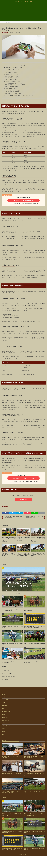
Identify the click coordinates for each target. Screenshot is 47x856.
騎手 (4, 734)
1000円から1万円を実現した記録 (14, 90)
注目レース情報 (6, 711)
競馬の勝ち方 (5, 32)
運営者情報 (5, 679)
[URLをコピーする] (41, 513)
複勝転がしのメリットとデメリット (13, 74)
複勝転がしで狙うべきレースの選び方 (15, 83)
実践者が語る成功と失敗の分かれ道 (14, 91)
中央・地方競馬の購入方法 (9, 676)
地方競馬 (5, 705)
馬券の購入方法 (6, 725)
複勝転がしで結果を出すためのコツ (13, 81)
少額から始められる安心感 (13, 76)
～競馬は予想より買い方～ (23, 1)
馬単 (4, 728)
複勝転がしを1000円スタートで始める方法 (15, 67)
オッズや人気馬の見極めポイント (14, 86)
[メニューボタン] (1, 1)
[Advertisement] (23, 12)
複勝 (4, 723)
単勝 (4, 702)
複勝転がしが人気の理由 (12, 72)
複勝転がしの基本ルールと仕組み (14, 69)
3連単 (4, 694)
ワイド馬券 (5, 699)
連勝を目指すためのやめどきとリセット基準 (16, 84)
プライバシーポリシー (8, 673)
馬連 (4, 731)
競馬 (4, 714)
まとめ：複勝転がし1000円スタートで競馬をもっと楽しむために (20, 95)
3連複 (4, 697)
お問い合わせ (6, 670)
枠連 (4, 708)
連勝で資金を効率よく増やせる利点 (14, 77)
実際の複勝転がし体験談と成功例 (13, 88)
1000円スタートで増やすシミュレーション (16, 70)
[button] (5, 513)
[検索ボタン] (45, 1)
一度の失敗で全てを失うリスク (14, 79)
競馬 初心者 (6, 717)
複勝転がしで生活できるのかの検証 (14, 93)
